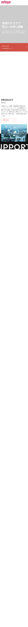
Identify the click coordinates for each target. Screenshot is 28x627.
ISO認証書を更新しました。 (7, 48)
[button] (8, 120)
